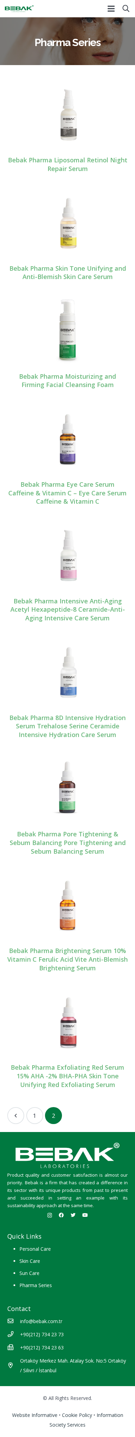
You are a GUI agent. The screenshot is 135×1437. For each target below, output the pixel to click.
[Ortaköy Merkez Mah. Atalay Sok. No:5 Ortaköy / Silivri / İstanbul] (13, 1366)
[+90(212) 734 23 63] (13, 1348)
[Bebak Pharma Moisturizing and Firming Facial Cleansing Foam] (67, 330)
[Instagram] (49, 1215)
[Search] (126, 8)
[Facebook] (61, 1215)
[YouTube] (85, 1215)
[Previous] (15, 1115)
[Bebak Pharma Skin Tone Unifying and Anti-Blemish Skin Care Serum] (67, 222)
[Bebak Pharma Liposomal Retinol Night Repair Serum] (67, 114)
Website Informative (34, 1415)
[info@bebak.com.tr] (13, 1321)
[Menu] (111, 8)
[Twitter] (73, 1215)
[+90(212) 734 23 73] (13, 1334)
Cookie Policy (77, 1415)
